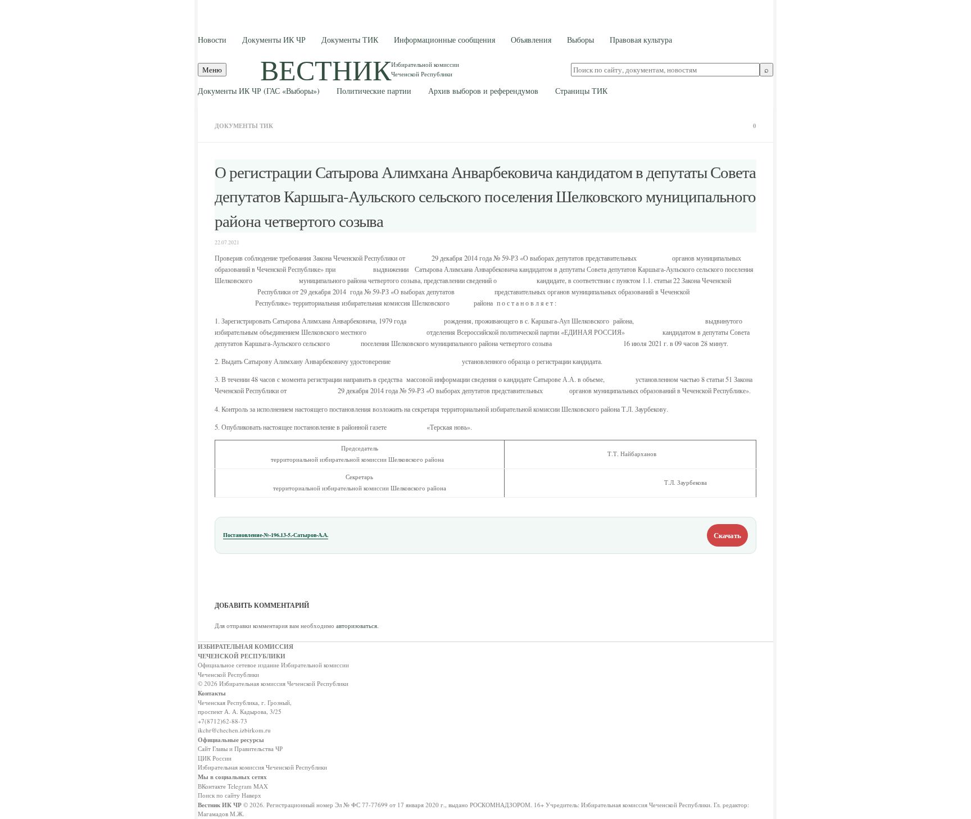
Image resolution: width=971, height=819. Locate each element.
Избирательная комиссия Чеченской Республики (262, 767)
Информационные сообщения (444, 39)
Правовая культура (641, 39)
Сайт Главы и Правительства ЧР (240, 748)
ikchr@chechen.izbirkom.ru (234, 730)
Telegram (240, 786)
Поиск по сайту (219, 795)
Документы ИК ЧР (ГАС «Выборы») (259, 90)
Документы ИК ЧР (274, 39)
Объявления (531, 39)
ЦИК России (215, 758)
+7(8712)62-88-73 (222, 721)
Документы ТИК (349, 39)
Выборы (580, 39)
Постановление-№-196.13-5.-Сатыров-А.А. (275, 535)
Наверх (251, 795)
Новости (212, 39)
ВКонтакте (212, 786)
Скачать (727, 535)
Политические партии (374, 90)
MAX (260, 786)
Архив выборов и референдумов (483, 90)
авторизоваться (356, 625)
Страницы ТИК (581, 90)
